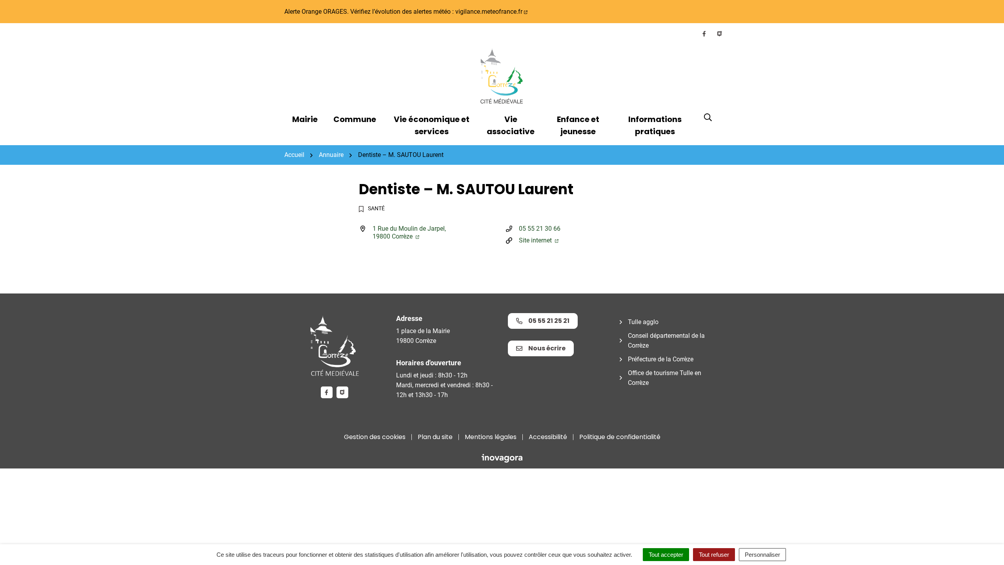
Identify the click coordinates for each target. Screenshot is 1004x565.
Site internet (536, 240)
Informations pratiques (655, 125)
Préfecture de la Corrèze (660, 359)
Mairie (305, 119)
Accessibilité (548, 436)
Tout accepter (666, 554)
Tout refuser (714, 554)
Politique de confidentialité (619, 436)
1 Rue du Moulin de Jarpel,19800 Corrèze (409, 232)
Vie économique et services (431, 125)
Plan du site (435, 436)
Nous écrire (547, 348)
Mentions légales (491, 436)
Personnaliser (762, 554)
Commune (354, 119)
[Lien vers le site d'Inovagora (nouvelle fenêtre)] (502, 457)
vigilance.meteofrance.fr (488, 11)
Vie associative (511, 125)
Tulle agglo (643, 322)
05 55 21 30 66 (539, 228)
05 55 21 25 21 (548, 320)
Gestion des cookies (375, 436)
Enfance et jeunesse (578, 125)
